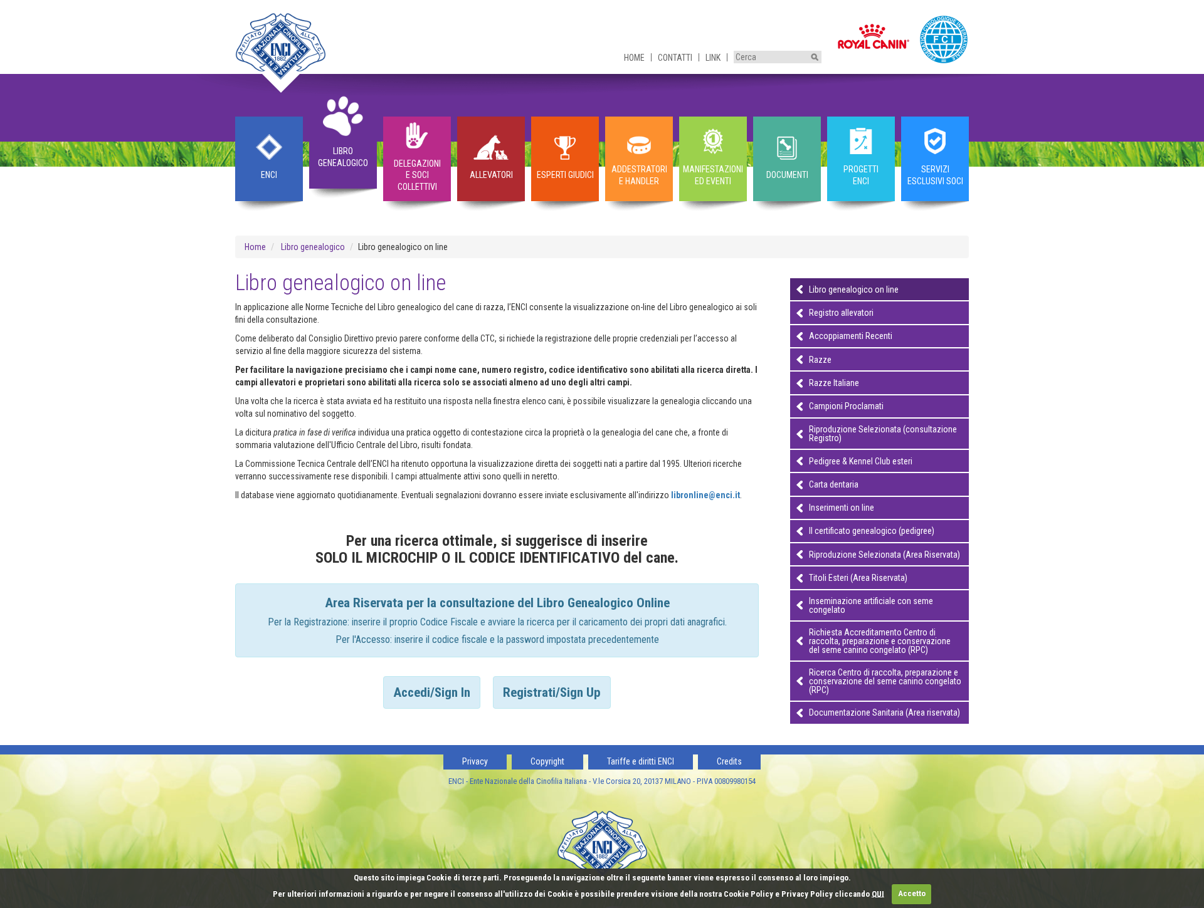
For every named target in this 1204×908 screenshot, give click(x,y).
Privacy (475, 761)
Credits (729, 761)
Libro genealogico (313, 247)
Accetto (912, 893)
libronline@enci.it (705, 495)
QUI (878, 893)
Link (713, 57)
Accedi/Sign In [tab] (431, 692)
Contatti (675, 57)
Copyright (547, 761)
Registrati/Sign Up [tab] (552, 692)
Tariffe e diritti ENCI (640, 761)
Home (634, 57)
